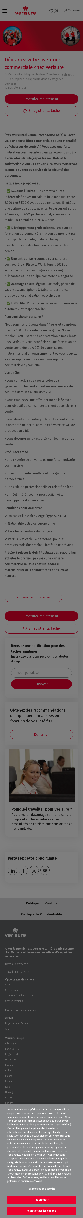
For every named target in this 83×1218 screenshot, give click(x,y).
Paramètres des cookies (41, 1188)
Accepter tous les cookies (41, 1210)
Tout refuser (41, 1199)
